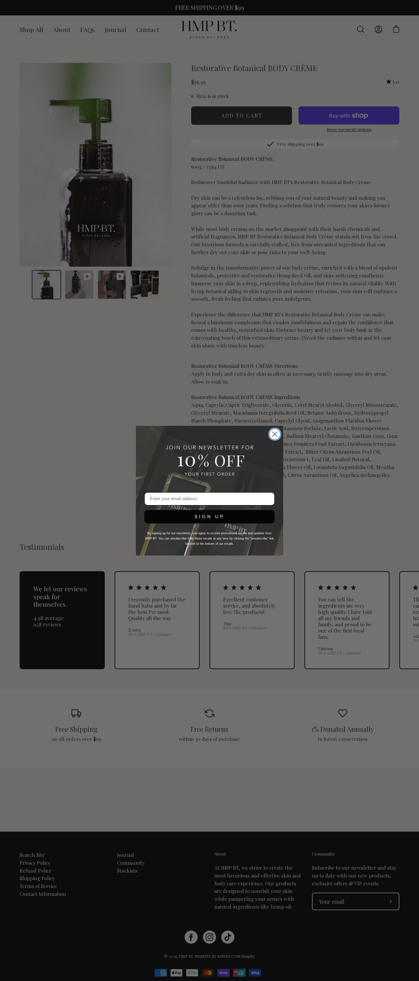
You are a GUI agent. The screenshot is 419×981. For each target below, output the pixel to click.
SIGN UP (209, 516)
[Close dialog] (275, 434)
